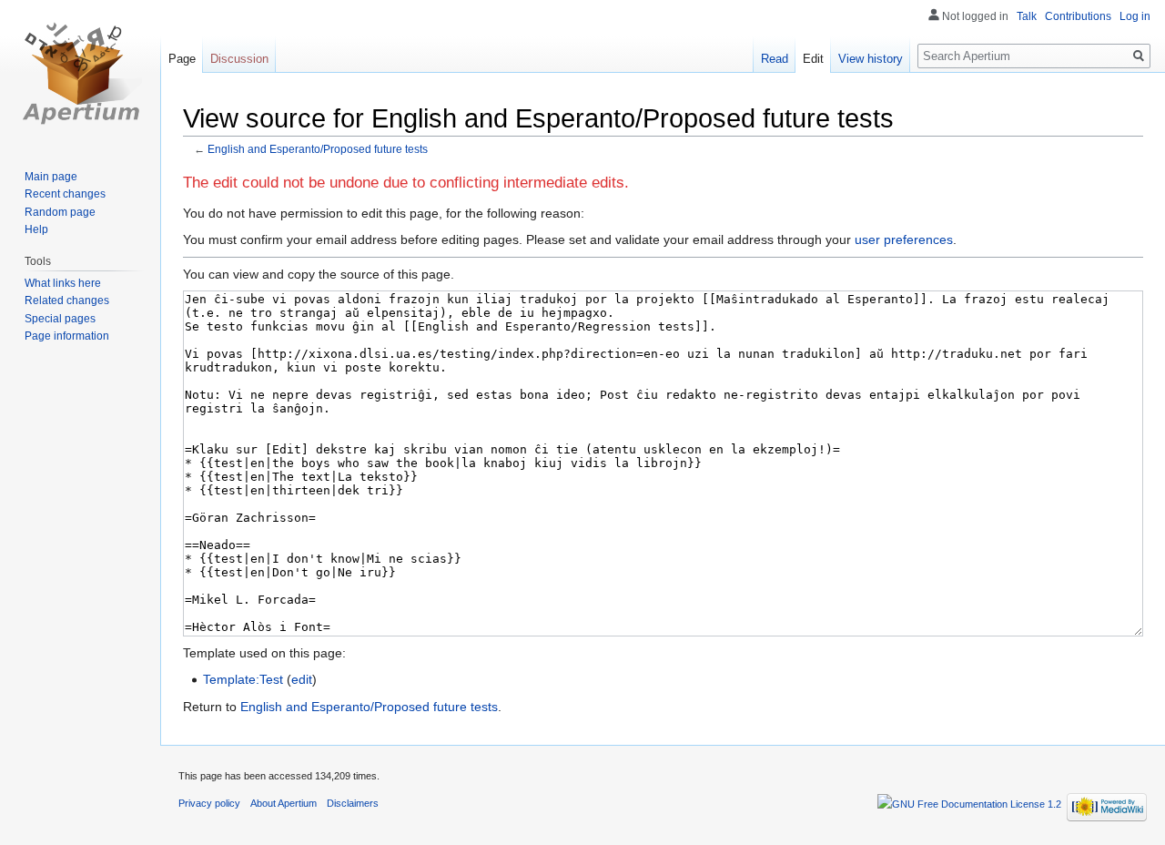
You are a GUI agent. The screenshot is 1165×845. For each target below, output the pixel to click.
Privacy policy (209, 803)
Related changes (67, 300)
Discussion (239, 59)
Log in (1134, 16)
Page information (67, 336)
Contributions (1078, 16)
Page (182, 59)
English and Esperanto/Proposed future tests (318, 149)
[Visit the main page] (80, 73)
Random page (60, 212)
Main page (51, 176)
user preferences (904, 239)
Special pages (60, 318)
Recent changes (65, 194)
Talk (1027, 16)
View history (870, 59)
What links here (63, 283)
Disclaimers (353, 803)
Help (36, 229)
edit (301, 679)
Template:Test (243, 679)
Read (774, 59)
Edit (813, 59)
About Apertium (283, 803)
